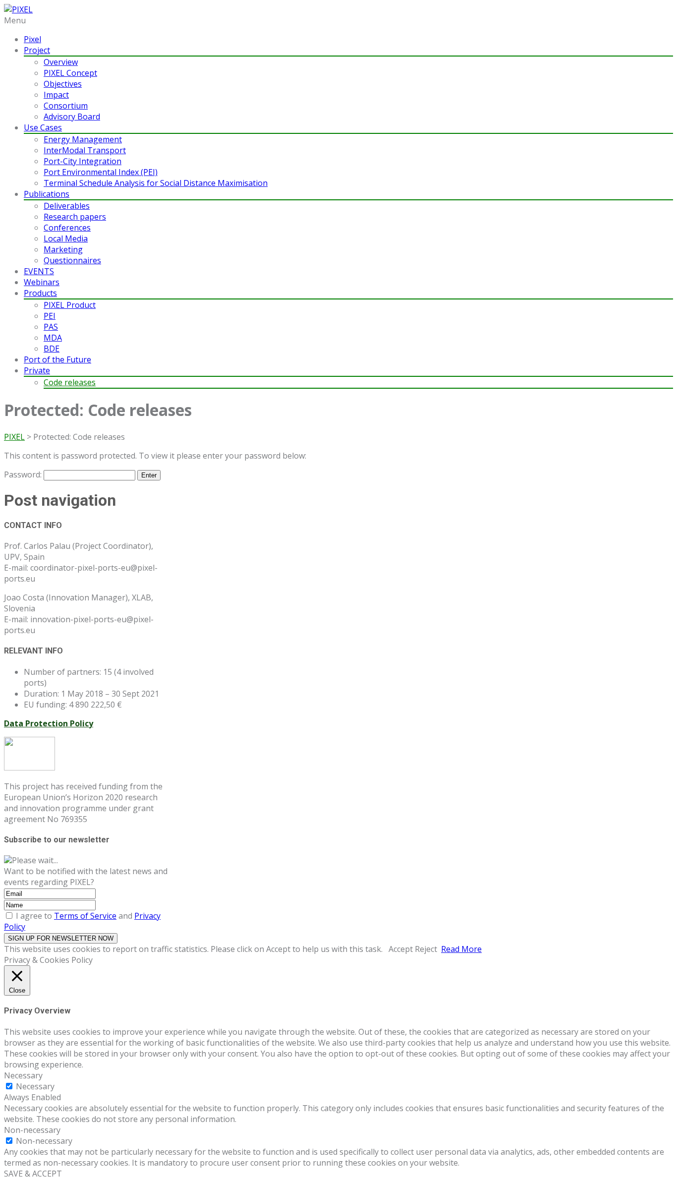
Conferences (67, 227)
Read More (461, 949)
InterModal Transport (85, 150)
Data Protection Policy (48, 723)
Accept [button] (401, 949)
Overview (61, 62)
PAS (51, 326)
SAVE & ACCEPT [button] (33, 1173)
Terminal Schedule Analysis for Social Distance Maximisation (156, 182)
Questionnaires (72, 260)
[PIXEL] (18, 9)
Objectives (63, 83)
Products (40, 293)
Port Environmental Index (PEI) (101, 172)
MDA (53, 337)
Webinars (41, 282)
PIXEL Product (70, 304)
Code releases (70, 382)
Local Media (66, 238)
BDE (51, 348)
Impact (56, 94)
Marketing (63, 249)
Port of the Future (57, 359)
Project (37, 50)
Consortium (66, 105)
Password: (24, 474)
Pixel (32, 39)
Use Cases (43, 127)
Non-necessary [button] (32, 1129)
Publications (46, 193)
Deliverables (67, 205)
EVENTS (39, 271)
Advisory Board (72, 116)
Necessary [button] (23, 1075)
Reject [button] (426, 949)
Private (37, 370)
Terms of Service (85, 915)
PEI (50, 315)
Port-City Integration (82, 161)
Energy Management (83, 139)
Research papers (75, 216)
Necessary (35, 1086)
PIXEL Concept (70, 72)
